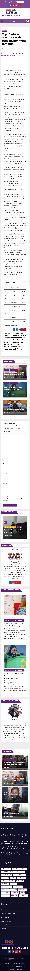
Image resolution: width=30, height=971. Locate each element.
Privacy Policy (5, 917)
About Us (4, 910)
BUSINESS (4, 30)
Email (5, 474)
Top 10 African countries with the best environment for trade (14, 39)
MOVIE (21, 527)
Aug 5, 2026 (11, 535)
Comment (6, 431)
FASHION (21, 877)
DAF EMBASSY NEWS (19, 868)
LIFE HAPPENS (7, 886)
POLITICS (15, 760)
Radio (22, 892)
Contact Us (4, 928)
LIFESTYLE (18, 886)
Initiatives (5, 883)
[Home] (2, 21)
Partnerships (22, 889)
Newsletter (4, 925)
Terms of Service (6, 921)
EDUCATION (6, 874)
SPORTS (5, 895)
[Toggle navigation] (14, 20)
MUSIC (13, 889)
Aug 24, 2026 (10, 377)
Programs (15, 892)
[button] (24, 20)
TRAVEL (14, 895)
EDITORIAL (20, 871)
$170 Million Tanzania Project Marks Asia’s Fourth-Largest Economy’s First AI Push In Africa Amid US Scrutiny (15, 676)
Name (5, 464)
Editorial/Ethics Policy (8, 913)
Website (5, 484)
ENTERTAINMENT (12, 527)
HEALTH (20, 880)
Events (13, 877)
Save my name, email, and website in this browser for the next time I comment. (14, 498)
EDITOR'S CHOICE (8, 871)
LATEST (13, 883)
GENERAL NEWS (14, 370)
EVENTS (5, 877)
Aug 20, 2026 (10, 412)
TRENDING (24, 895)
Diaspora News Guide (15, 947)
